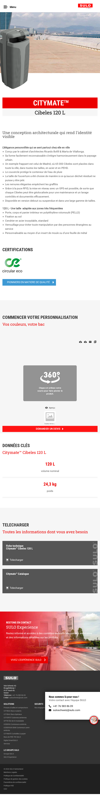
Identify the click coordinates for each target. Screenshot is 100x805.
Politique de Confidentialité (14, 776)
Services (7, 744)
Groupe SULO (9, 754)
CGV (5, 789)
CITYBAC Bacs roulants (12, 711)
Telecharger (16, 559)
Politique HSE (9, 786)
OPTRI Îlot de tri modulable (14, 721)
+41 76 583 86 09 (63, 706)
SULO (87, 6)
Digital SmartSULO (11, 740)
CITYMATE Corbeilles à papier (15, 734)
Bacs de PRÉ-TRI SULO (12, 737)
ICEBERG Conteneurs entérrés (15, 724)
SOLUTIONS (9, 704)
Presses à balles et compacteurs (16, 708)
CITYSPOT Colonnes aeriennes (15, 718)
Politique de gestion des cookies (16, 779)
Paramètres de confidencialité (15, 782)
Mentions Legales (10, 772)
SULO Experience (10, 757)
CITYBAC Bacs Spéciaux (13, 714)
